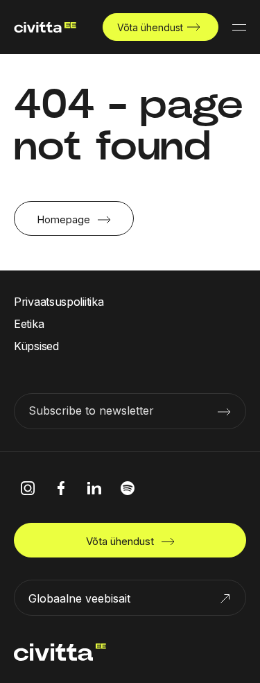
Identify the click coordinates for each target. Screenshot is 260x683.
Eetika (29, 324)
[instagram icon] (28, 488)
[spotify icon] (127, 488)
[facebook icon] (61, 488)
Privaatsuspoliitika (58, 302)
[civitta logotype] (45, 27)
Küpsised (36, 346)
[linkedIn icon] (94, 488)
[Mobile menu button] (239, 27)
